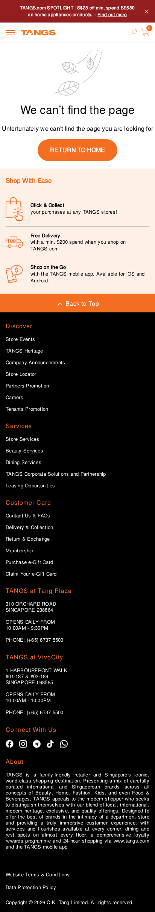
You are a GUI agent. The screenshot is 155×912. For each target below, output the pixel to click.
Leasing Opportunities (30, 486)
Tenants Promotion (27, 409)
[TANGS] (38, 32)
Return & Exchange (28, 539)
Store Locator (21, 374)
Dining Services (23, 463)
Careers (14, 398)
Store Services (23, 439)
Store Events (20, 339)
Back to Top (82, 304)
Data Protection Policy (31, 887)
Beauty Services (24, 451)
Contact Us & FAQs (28, 516)
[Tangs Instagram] (23, 744)
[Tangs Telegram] (37, 744)
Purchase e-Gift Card (29, 562)
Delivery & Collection (29, 528)
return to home (77, 150)
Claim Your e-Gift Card (31, 574)
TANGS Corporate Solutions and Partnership (56, 474)
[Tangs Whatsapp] (64, 744)
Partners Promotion (27, 386)
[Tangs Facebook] (10, 744)
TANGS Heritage (24, 351)
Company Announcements (35, 363)
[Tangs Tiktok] (50, 744)
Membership (19, 551)
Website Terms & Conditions (38, 874)
